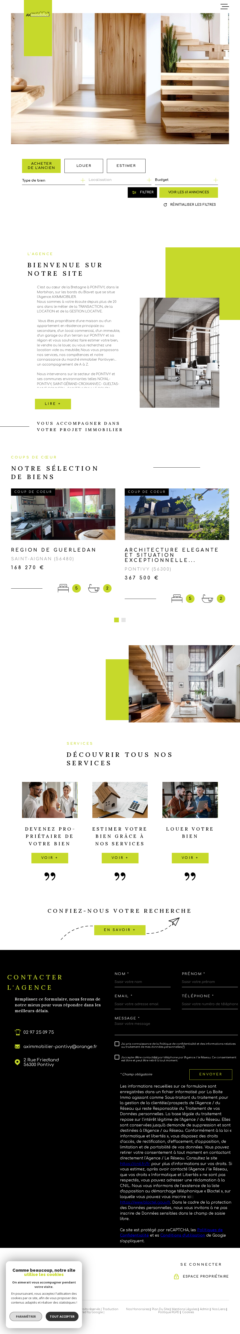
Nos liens (218, 1309)
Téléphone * (198, 996)
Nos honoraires (137, 1309)
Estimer (126, 166)
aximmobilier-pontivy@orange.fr (60, 1046)
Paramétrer (26, 1316)
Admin (204, 1309)
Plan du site (160, 1309)
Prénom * (194, 974)
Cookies (188, 1312)
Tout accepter (62, 1316)
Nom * (122, 974)
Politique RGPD (168, 1312)
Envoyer (210, 1074)
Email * (124, 996)
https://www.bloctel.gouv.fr (145, 1202)
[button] (116, 620)
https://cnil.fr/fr (135, 1164)
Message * (127, 1018)
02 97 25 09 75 (38, 1032)
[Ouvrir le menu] (225, 6)
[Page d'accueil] (38, 14)
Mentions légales (184, 1309)
